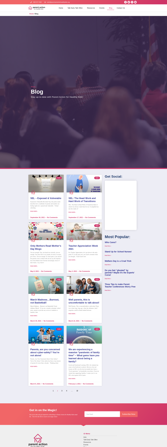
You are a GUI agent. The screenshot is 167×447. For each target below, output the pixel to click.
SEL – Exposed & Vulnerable (45, 198)
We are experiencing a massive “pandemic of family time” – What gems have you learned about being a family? (84, 355)
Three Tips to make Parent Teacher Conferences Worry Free (120, 285)
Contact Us (121, 8)
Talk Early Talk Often (75, 8)
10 (77, 389)
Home (61, 8)
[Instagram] (132, 2)
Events (101, 8)
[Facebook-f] (125, 2)
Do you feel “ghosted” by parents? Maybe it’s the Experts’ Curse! (119, 272)
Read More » (34, 211)
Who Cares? (110, 242)
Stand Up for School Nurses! (118, 251)
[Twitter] (128, 2)
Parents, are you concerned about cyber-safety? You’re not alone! (45, 352)
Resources (91, 8)
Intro (85, 437)
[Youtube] (135, 2)
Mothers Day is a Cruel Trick (118, 261)
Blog (110, 8)
